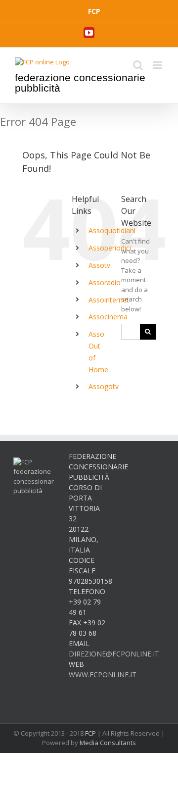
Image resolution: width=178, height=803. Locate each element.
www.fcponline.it (102, 674)
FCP (90, 733)
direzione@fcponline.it (114, 653)
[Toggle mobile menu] (158, 65)
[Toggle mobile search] (138, 65)
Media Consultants (108, 742)
